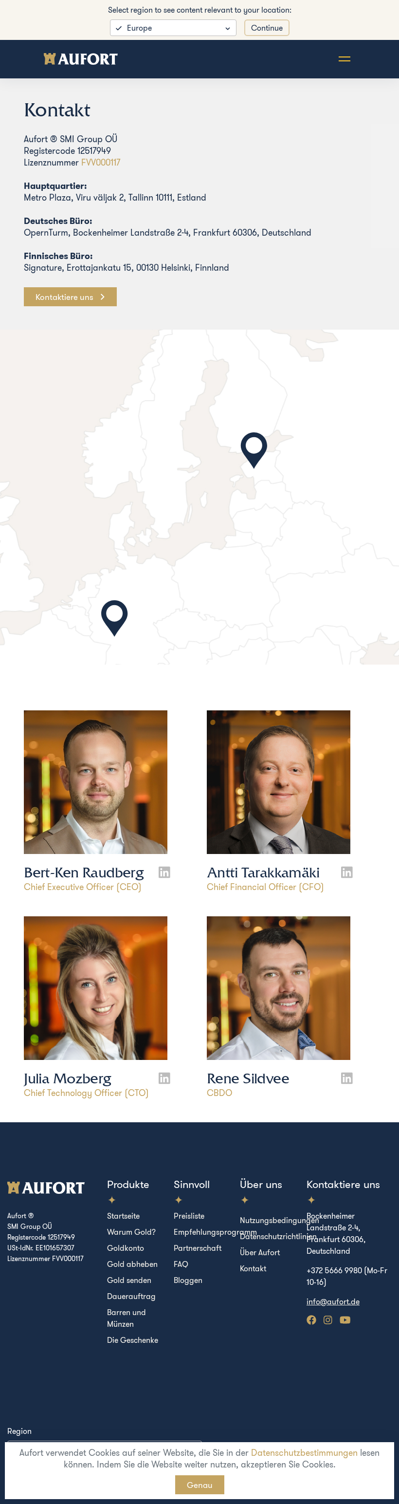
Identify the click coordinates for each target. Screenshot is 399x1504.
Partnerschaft (197, 1248)
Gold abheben (132, 1264)
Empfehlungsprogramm (215, 1232)
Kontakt (253, 1268)
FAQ (181, 1264)
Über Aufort (260, 1252)
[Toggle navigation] (344, 59)
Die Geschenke (132, 1340)
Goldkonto (125, 1248)
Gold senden (129, 1280)
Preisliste (189, 1216)
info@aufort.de (333, 1301)
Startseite (123, 1216)
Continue (267, 28)
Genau (200, 1485)
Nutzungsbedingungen (279, 1220)
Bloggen (188, 1280)
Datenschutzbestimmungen (304, 1452)
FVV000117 (100, 162)
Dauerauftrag (131, 1296)
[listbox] (173, 27)
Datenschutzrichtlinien (278, 1236)
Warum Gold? (131, 1232)
